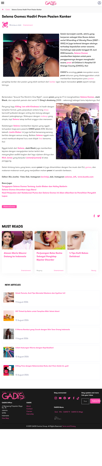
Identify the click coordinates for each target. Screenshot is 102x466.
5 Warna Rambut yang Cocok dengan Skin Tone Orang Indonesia (42, 329)
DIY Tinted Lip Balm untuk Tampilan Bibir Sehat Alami (37, 311)
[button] (98, 216)
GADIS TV (66, 412)
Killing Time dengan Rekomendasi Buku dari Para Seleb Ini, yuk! (42, 366)
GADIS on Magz (77, 412)
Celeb (7, 9)
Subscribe (96, 401)
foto (40, 138)
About (28, 406)
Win (60, 412)
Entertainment (28, 25)
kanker (52, 81)
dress (46, 109)
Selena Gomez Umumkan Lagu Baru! (19, 189)
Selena (16, 119)
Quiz (56, 412)
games (88, 167)
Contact (29, 409)
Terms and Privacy (69, 426)
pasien (91, 78)
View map (5, 418)
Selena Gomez (81, 53)
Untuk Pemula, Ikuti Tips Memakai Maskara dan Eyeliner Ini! (40, 293)
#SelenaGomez (9, 206)
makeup (44, 116)
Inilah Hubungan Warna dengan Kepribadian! (34, 348)
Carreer (29, 411)
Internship (30, 414)
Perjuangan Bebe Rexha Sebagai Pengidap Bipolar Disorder (49, 256)
